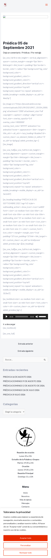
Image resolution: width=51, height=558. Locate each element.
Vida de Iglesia (25, 499)
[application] (25, 316)
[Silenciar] (36, 316)
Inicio (25, 493)
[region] (25, 533)
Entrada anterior (25, 344)
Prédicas (26, 53)
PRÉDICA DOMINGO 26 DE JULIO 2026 (21, 390)
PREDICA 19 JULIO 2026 (14, 394)
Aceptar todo (25, 538)
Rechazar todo (25, 552)
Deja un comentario (11, 53)
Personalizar (25, 545)
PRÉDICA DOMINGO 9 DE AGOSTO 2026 (22, 381)
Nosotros (25, 496)
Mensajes (26, 503)
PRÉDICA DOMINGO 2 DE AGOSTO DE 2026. (24, 386)
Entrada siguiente (25, 351)
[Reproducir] (6, 316)
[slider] (43, 316)
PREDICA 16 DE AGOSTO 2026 (17, 377)
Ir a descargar (9, 324)
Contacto (25, 506)
